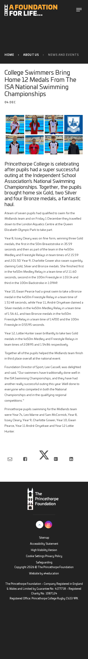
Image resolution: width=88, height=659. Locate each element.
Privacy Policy (53, 556)
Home (9, 55)
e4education (51, 573)
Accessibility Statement (44, 544)
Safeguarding (44, 562)
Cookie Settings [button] (35, 556)
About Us (31, 55)
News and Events (63, 55)
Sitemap (44, 538)
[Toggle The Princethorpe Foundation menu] (78, 9)
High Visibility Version (44, 550)
